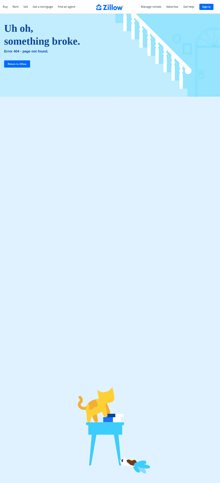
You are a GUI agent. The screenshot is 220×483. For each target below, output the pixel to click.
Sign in (206, 6)
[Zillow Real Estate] (110, 6)
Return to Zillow (17, 64)
